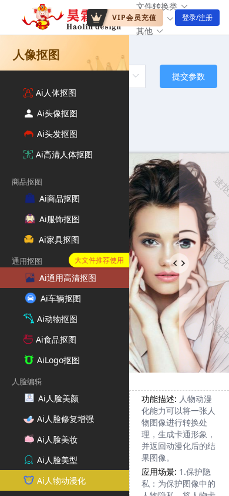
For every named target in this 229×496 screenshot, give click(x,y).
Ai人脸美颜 (58, 398)
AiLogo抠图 (58, 360)
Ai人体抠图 (56, 92)
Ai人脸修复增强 (65, 418)
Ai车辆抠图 (61, 298)
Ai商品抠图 (59, 198)
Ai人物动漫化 (61, 480)
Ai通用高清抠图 (67, 277)
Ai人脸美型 (57, 459)
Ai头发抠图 (57, 133)
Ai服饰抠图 (59, 218)
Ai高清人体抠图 (64, 154)
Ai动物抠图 (57, 318)
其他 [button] (144, 30)
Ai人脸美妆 (57, 439)
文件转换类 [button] (156, 6)
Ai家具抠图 (59, 239)
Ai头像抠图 (57, 113)
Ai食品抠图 (56, 339)
